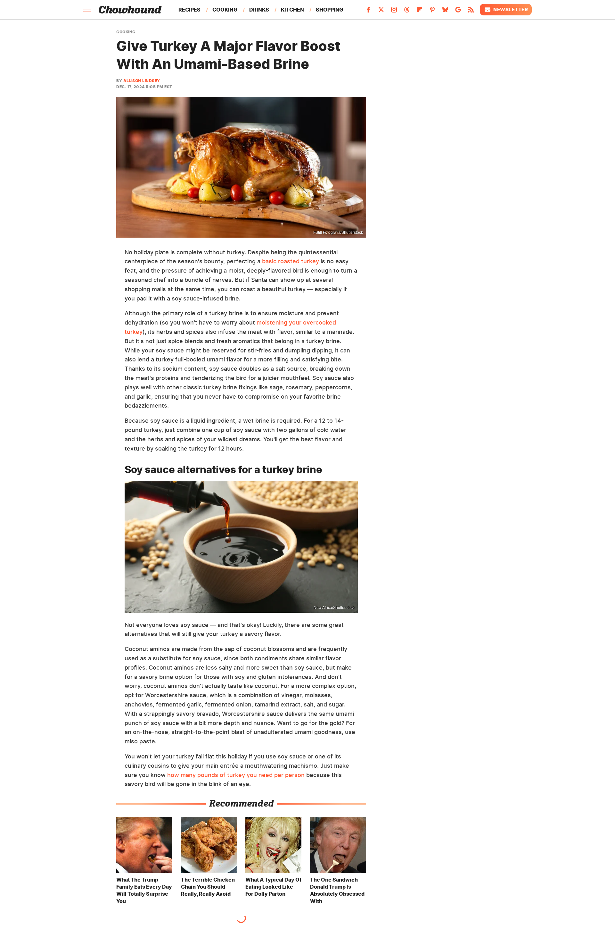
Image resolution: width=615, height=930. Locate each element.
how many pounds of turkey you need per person (236, 775)
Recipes (189, 9)
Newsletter (510, 9)
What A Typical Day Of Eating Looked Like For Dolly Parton (273, 886)
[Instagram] (394, 11)
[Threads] (407, 11)
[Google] (458, 11)
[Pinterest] (432, 11)
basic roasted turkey (290, 261)
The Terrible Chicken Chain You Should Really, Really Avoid (208, 886)
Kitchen (292, 9)
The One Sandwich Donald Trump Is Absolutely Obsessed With (337, 890)
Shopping (329, 9)
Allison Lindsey (141, 80)
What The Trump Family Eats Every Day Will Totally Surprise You (144, 890)
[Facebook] (368, 11)
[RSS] (471, 11)
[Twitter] (381, 11)
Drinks (259, 9)
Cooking (224, 9)
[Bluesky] (445, 11)
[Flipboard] (419, 11)
